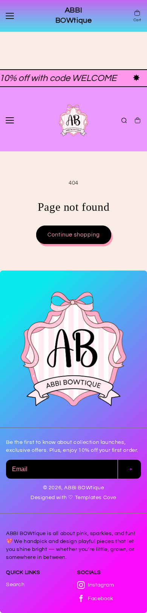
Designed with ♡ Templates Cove (73, 497)
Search (15, 584)
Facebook (100, 598)
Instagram (101, 585)
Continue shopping (73, 235)
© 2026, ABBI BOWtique (73, 487)
